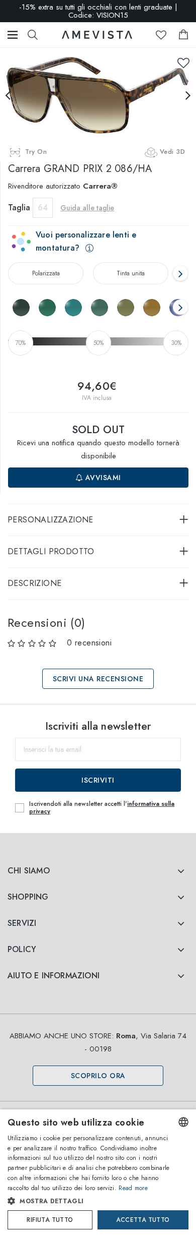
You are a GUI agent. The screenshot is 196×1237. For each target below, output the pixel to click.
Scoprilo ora (98, 1076)
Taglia (19, 207)
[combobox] (183, 1122)
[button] (89, 1201)
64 (43, 207)
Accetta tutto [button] (142, 1219)
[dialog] (98, 1173)
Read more (133, 1188)
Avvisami (102, 478)
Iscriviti (98, 780)
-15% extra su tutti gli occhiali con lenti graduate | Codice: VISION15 (98, 11)
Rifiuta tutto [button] (50, 1219)
